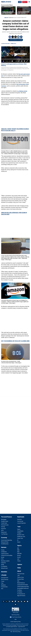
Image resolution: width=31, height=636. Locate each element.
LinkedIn (18, 601)
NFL (18, 548)
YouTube (12, 601)
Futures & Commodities (6, 555)
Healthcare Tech (21, 536)
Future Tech (20, 538)
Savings (3, 526)
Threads (15, 37)
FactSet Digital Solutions (12, 626)
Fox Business (6, 1)
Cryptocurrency (5, 553)
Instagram (9, 601)
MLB (18, 551)
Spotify (27, 601)
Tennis (18, 561)
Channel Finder (20, 573)
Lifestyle (3, 575)
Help (15, 619)
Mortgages (3, 519)
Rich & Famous (4, 579)
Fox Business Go (21, 593)
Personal (19, 519)
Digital (18, 529)
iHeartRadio (15, 604)
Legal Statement (21, 626)
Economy (4, 537)
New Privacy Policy (15, 614)
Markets (3, 547)
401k (2, 530)
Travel (2, 581)
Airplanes (3, 585)
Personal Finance (6, 517)
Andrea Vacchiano (6, 43)
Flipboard (15, 601)
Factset (14, 625)
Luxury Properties (21, 523)
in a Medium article (22, 91)
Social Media (20, 531)
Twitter (12, 37)
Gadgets (19, 532)
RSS (21, 601)
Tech (18, 526)
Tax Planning (4, 534)
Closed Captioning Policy (23, 586)
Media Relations (21, 582)
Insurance (3, 528)
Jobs (18, 575)
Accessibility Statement (23, 588)
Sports (19, 545)
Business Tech (20, 534)
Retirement (4, 532)
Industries (3, 562)
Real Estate (20, 517)
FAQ (18, 581)
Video (19, 568)
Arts (2, 588)
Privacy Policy (20, 579)
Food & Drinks (4, 586)
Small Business (4, 543)
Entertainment (4, 577)
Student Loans (4, 521)
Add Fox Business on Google (16, 39)
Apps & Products (21, 595)
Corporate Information (22, 584)
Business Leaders (5, 561)
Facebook (10, 37)
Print (18, 37)
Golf (18, 559)
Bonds (2, 557)
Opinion (19, 564)
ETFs (2, 559)
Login (20, 1)
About (19, 571)
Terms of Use (20, 577)
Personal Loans (5, 525)
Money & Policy (4, 542)
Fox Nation (19, 592)
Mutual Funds (4, 568)
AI (17, 540)
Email (21, 37)
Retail (2, 564)
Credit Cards (4, 523)
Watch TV (25, 1)
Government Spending (6, 540)
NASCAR (19, 553)
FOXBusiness (13, 43)
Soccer (19, 557)
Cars (2, 583)
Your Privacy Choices (16, 617)
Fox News (19, 590)
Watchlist (4, 572)
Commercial (20, 521)
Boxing (19, 555)
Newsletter (24, 601)
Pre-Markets (4, 566)
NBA (18, 550)
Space (18, 542)
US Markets (4, 551)
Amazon (6, 17)
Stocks (2, 550)
